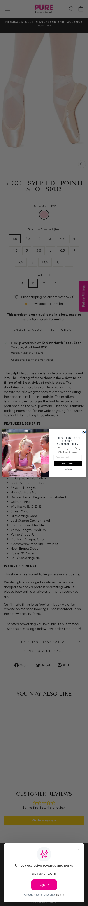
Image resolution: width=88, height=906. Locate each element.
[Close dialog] (84, 431)
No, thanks (68, 469)
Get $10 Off (67, 463)
